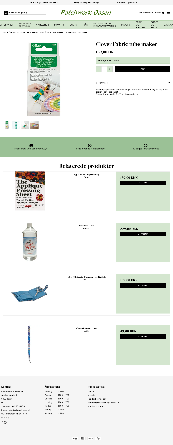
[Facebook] (2, 422)
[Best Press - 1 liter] (30, 242)
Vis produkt (143, 183)
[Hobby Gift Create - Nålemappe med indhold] (30, 294)
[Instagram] (5, 422)
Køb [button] (142, 69)
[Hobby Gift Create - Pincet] (30, 345)
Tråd (85, 25)
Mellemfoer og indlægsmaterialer (104, 25)
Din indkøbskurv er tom (150, 12)
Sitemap (5, 417)
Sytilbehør (42, 25)
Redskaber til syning (25, 25)
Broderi (125, 25)
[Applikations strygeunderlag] (30, 191)
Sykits (73, 25)
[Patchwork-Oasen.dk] (86, 13)
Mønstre (59, 25)
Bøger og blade (154, 25)
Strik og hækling (140, 25)
